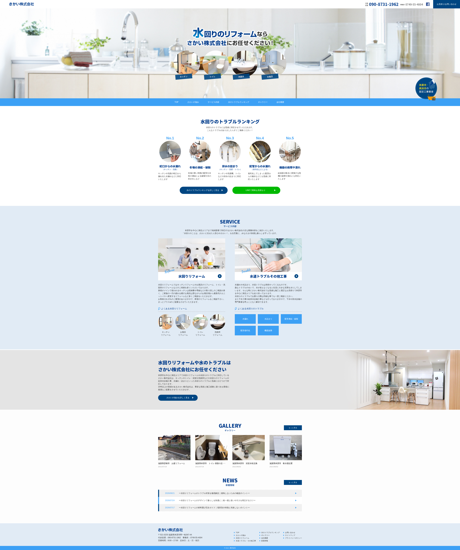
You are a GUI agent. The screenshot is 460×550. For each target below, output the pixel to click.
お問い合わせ (290, 532)
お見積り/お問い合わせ (446, 4)
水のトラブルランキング (238, 102)
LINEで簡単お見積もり (255, 190)
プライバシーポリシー (293, 538)
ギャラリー (263, 102)
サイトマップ (290, 535)
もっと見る (293, 428)
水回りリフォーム (242, 538)
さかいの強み (193, 102)
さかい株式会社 (231, 548)
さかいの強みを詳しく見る (177, 398)
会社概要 (280, 102)
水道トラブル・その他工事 (246, 541)
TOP (176, 102)
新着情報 (264, 541)
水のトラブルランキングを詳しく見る (203, 190)
